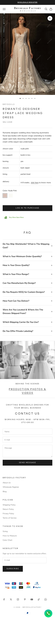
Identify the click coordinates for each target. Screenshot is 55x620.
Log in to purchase (27, 208)
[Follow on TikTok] (38, 599)
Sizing (5, 531)
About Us (7, 482)
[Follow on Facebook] (4, 599)
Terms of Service (9, 518)
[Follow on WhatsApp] (45, 599)
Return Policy (8, 509)
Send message (27, 462)
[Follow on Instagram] (18, 599)
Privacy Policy (8, 513)
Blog (5, 491)
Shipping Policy (9, 505)
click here (34, 182)
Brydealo (9, 104)
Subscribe (13, 568)
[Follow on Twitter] (11, 599)
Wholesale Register (11, 487)
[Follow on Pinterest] (24, 599)
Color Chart (7, 540)
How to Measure (10, 535)
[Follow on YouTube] (31, 599)
